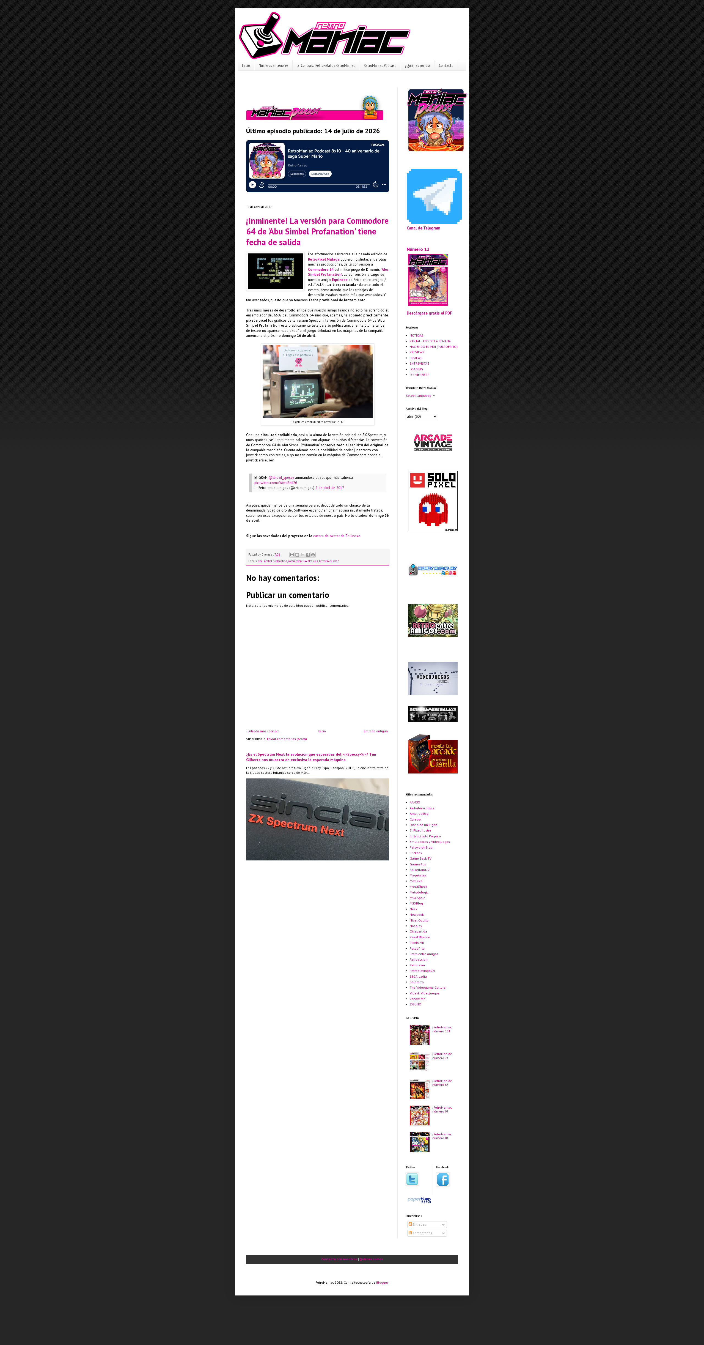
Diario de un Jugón (423, 825)
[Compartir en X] (302, 554)
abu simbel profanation (272, 561)
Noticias (313, 561)
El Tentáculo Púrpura (425, 836)
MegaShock (418, 886)
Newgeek (417, 914)
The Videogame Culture (428, 987)
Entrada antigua (376, 731)
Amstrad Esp (419, 813)
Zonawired (417, 999)
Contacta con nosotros (339, 1259)
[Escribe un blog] (297, 554)
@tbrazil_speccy (281, 477)
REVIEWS (416, 358)
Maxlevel (417, 881)
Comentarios (422, 1233)
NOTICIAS (417, 335)
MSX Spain (417, 898)
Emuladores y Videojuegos (430, 842)
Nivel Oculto (419, 920)
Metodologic (419, 892)
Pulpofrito (417, 948)
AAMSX (415, 802)
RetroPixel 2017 (329, 561)
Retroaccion (418, 959)
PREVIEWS (417, 352)
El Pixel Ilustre (420, 830)
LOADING (416, 369)
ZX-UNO (415, 1004)
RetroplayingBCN (422, 971)
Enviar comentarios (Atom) (287, 739)
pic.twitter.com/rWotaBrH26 (275, 482)
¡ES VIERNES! (419, 375)
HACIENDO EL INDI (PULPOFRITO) (434, 347)
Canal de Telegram (423, 228)
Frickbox (416, 853)
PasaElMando (420, 937)
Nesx (413, 909)
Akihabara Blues (422, 808)
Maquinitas (418, 875)
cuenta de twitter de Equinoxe (336, 536)
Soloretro (417, 982)
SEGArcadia (418, 976)
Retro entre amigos (424, 954)
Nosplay (416, 926)
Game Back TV (420, 858)
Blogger (382, 1282)
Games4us (418, 864)
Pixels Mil (417, 943)
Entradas (419, 1224)
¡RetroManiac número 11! (442, 1029)
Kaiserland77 (420, 870)
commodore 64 (297, 561)
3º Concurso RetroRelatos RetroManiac (326, 65)
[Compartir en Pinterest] (313, 554)
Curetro (415, 819)
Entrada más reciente (264, 731)
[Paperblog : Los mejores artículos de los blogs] (419, 1203)
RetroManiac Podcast (380, 65)
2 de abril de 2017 (329, 487)
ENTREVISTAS (419, 363)
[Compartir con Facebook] (307, 554)
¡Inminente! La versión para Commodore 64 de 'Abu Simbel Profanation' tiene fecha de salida (317, 231)
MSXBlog (416, 903)
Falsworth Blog (421, 847)
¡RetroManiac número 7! (442, 1056)
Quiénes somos (371, 1259)
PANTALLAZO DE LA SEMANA (430, 341)
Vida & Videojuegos (424, 993)
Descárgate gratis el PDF (429, 313)
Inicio (246, 65)
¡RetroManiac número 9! (442, 1109)
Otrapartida (418, 931)
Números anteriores (273, 65)
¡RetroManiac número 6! (442, 1083)
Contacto (446, 65)
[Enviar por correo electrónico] (292, 554)
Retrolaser (417, 965)
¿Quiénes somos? (417, 65)
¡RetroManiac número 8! (442, 1136)
